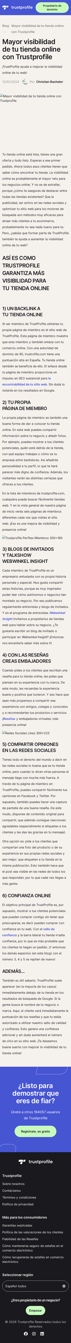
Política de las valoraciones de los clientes (32, 1232)
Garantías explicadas (17, 1225)
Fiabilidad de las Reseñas (20, 1239)
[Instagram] (34, 1334)
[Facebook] (26, 1334)
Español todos (15, 1286)
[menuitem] (35, 1183)
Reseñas (9, 719)
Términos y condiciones (19, 1197)
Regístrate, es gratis (35, 1131)
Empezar (35, 1310)
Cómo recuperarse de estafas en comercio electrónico (33, 1259)
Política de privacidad (18, 1204)
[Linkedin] (42, 1334)
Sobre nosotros (13, 1184)
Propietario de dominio (52, 7)
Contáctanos (11, 1190)
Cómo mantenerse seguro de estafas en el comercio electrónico (32, 1248)
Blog (5, 26)
